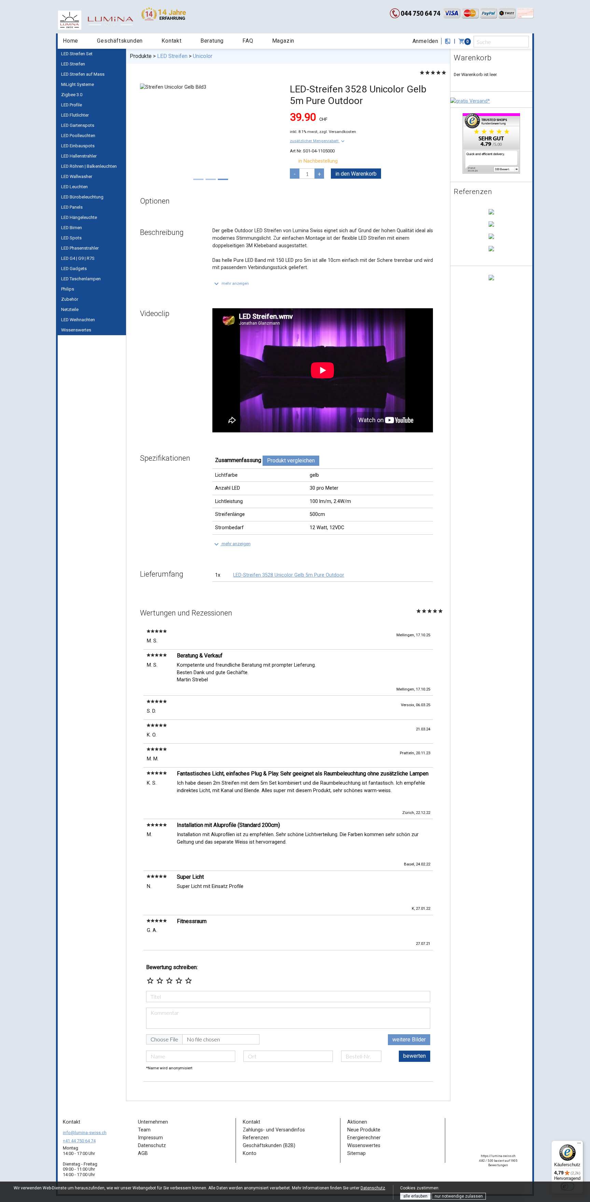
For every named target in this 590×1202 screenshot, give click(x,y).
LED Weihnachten (78, 319)
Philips (67, 289)
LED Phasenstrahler (80, 248)
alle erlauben (415, 1196)
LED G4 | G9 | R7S (78, 258)
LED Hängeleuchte (79, 217)
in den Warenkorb (356, 173)
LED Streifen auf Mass (82, 74)
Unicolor (202, 56)
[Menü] (579, 1145)
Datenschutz (373, 1188)
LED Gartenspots (77, 125)
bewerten (414, 1056)
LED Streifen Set (77, 53)
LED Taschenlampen (81, 278)
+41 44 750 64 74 (79, 1140)
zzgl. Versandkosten (337, 131)
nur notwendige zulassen (459, 1196)
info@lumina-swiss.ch (85, 1132)
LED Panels (72, 207)
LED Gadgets (74, 268)
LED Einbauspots (78, 145)
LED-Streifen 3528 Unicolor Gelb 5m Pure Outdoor (288, 575)
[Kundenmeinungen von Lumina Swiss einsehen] (491, 143)
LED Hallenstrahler (79, 156)
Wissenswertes (76, 329)
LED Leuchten (74, 186)
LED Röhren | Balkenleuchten (89, 166)
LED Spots (71, 237)
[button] (318, 140)
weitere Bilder (409, 1039)
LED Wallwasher (76, 176)
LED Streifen (73, 63)
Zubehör (69, 299)
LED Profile (71, 104)
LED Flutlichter (75, 115)
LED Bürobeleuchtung (82, 196)
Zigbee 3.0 (71, 94)
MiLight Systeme (77, 84)
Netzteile (70, 309)
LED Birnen (71, 227)
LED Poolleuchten (78, 135)
